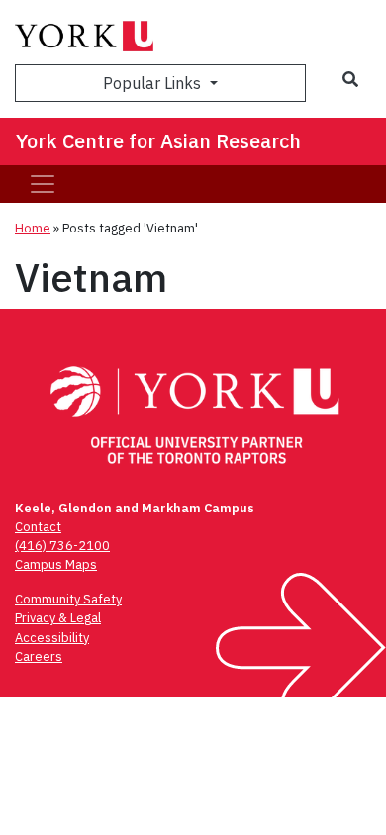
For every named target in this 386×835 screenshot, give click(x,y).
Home (32, 228)
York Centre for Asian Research (158, 141)
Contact (38, 526)
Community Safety (68, 599)
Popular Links (154, 83)
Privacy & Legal (58, 617)
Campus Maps (56, 564)
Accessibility (52, 637)
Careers (38, 656)
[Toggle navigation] (42, 184)
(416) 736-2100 (62, 545)
